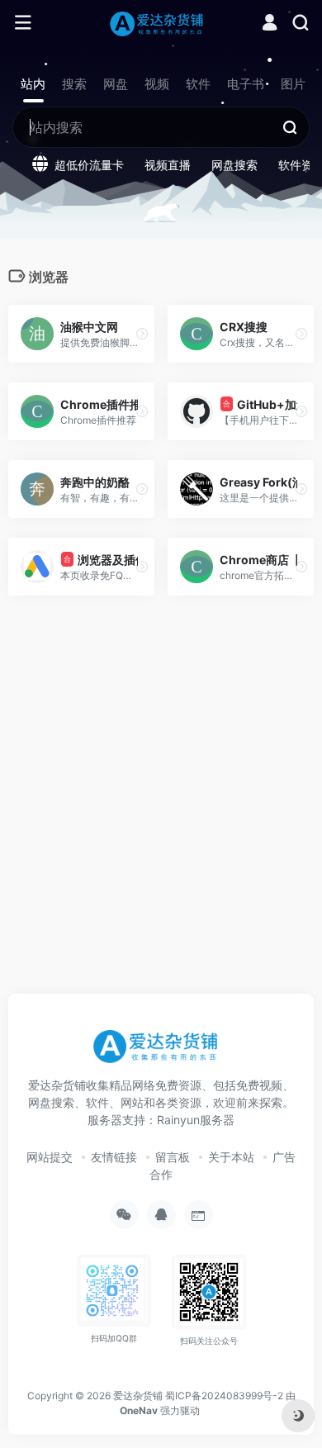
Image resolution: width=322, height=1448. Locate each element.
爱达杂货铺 (138, 1395)
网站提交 (49, 1157)
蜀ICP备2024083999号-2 (224, 1395)
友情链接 (114, 1157)
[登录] (269, 24)
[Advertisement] (161, 813)
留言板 (172, 1157)
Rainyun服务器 (195, 1120)
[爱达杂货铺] (161, 23)
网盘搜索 (234, 165)
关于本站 (231, 1157)
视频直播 (167, 165)
